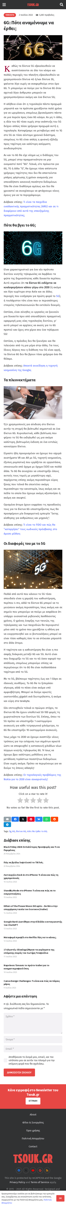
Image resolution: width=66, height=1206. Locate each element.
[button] (4, 4)
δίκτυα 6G (21, 831)
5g (10, 831)
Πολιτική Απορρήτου (33, 1138)
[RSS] (47, 1170)
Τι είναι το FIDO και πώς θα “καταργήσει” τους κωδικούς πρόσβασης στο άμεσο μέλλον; (30, 529)
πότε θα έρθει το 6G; (37, 831)
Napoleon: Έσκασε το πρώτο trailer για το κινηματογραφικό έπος (26, 967)
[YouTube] (33, 1170)
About (33, 1114)
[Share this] (15, 819)
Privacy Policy (17, 1182)
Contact (33, 1146)
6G (13, 831)
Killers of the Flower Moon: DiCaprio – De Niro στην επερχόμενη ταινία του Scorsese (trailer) (31, 907)
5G (57, 296)
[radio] (20, 801)
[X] (26, 1170)
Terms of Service (40, 1182)
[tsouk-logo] (33, 4)
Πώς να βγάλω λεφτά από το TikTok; (23, 862)
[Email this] (7, 819)
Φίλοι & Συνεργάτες (33, 1122)
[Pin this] (31, 819)
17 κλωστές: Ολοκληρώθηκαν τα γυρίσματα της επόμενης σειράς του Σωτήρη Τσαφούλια (29, 951)
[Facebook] (19, 1170)
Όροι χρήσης (33, 1130)
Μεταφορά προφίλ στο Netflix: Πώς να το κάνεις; (30, 937)
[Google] (40, 1170)
